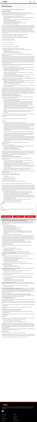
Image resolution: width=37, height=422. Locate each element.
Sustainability (15, 416)
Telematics (3, 420)
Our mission (15, 418)
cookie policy (4, 210)
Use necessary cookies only (6, 216)
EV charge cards (4, 418)
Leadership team (15, 420)
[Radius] (4, 1)
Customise (18, 216)
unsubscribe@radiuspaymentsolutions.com (8, 297)
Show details (32, 213)
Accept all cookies (30, 216)
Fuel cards (3, 416)
